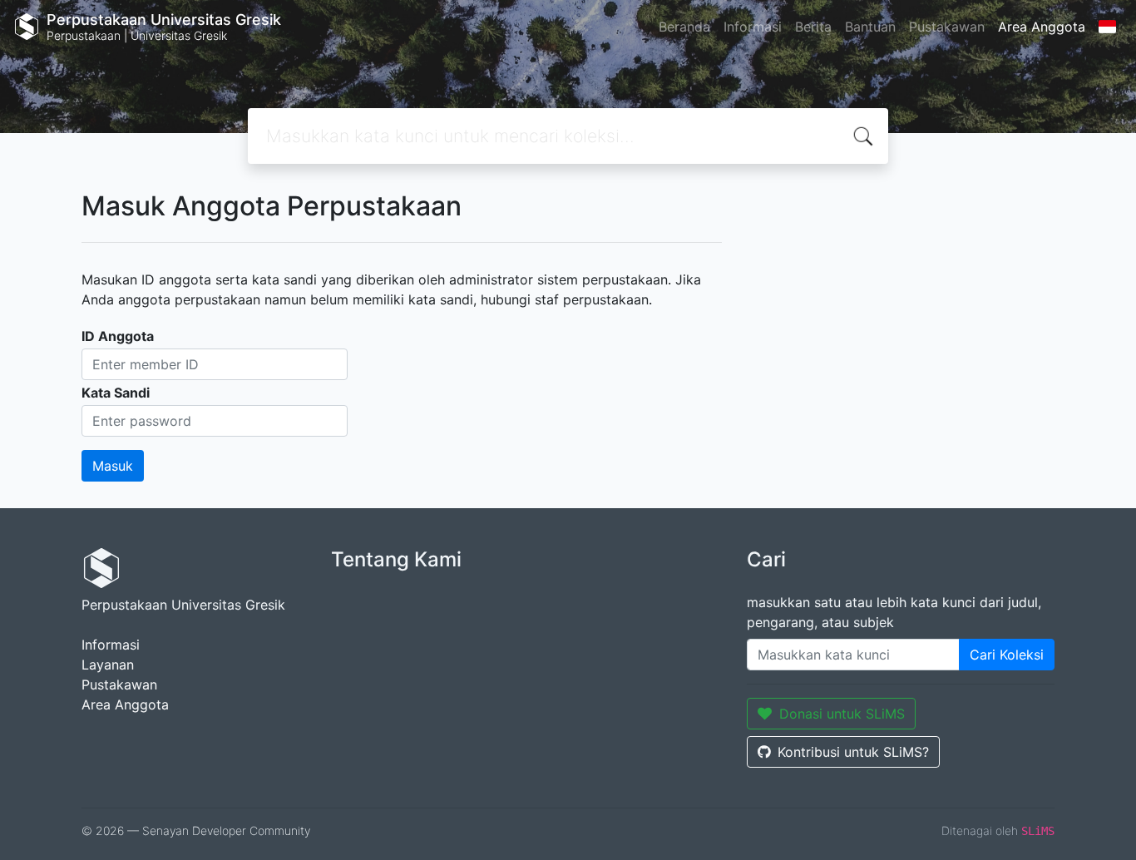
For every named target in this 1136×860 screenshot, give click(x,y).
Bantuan (870, 26)
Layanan (107, 664)
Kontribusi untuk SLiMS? (853, 752)
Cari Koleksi (1007, 654)
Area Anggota (1041, 26)
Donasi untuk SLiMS (842, 713)
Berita (813, 26)
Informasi (753, 26)
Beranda (684, 26)
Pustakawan (947, 26)
